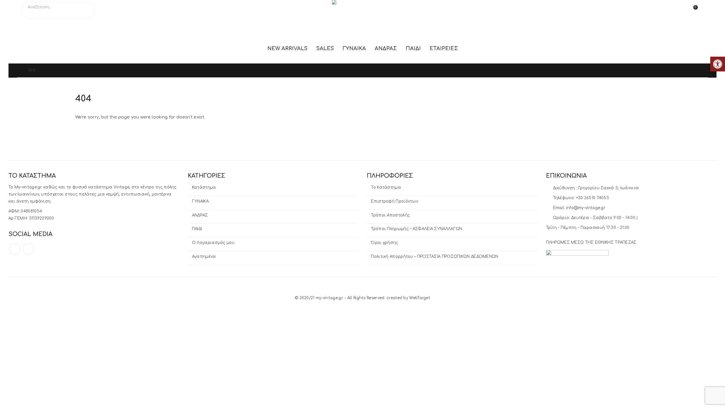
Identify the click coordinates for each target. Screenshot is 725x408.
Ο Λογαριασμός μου (213, 243)
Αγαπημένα (204, 256)
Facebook (14, 249)
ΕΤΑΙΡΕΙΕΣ (444, 48)
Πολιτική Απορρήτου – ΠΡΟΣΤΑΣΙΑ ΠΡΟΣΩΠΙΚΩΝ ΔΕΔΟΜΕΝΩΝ (434, 256)
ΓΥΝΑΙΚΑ (354, 48)
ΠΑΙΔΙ (413, 48)
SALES (325, 48)
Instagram (28, 249)
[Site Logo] (360, 10)
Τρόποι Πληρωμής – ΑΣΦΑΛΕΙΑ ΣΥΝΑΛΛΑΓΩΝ (416, 229)
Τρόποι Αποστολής (390, 215)
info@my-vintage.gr (585, 208)
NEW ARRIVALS (287, 48)
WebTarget (419, 298)
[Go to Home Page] (18, 70)
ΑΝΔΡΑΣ (386, 48)
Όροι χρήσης (384, 243)
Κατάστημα (204, 187)
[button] (717, 64)
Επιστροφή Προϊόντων (394, 201)
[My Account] (676, 10)
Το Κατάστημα (386, 187)
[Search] (87, 13)
